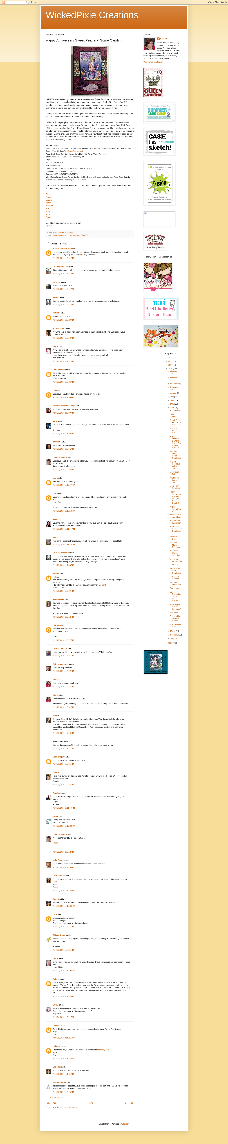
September (175, 387)
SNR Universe (52, 128)
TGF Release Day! (175, 625)
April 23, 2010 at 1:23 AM (63, 996)
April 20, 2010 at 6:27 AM (63, 305)
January (174, 638)
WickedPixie (165, 39)
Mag (48, 211)
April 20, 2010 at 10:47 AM (64, 485)
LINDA (55, 958)
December (174, 372)
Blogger (125, 1124)
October (173, 383)
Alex (48, 194)
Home (90, 1103)
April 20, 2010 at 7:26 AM (63, 382)
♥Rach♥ (56, 297)
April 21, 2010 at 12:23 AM (64, 826)
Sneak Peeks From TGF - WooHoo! (176, 422)
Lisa (54, 478)
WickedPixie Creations (92, 15)
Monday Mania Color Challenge (175, 454)
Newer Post (51, 1103)
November (174, 378)
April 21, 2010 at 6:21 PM (63, 950)
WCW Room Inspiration (175, 522)
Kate (55, 519)
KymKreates (58, 599)
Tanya (55, 816)
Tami (55, 679)
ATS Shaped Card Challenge (175, 570)
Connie (49, 200)
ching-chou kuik (74, 235)
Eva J (55, 493)
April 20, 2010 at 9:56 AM (63, 470)
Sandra (56, 573)
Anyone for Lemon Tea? (174, 480)
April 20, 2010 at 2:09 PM (63, 591)
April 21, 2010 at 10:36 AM (64, 906)
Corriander (174, 588)
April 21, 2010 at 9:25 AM (63, 867)
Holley (48, 203)
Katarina (49, 208)
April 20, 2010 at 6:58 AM (63, 338)
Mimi (55, 537)
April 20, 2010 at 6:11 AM (63, 289)
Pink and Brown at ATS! (175, 430)
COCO (55, 1005)
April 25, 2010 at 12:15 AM (64, 1038)
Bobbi (55, 390)
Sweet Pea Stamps (75, 151)
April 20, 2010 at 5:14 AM (63, 274)
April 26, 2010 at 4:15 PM (63, 1092)
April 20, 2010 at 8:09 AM (63, 413)
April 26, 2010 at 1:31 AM (63, 1074)
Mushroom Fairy (174, 473)
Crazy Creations (60, 648)
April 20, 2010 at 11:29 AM (64, 544)
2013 (170, 361)
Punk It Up (174, 565)
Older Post (129, 1103)
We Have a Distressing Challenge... (176, 529)
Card (104, 585)
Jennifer (49, 206)
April (172, 408)
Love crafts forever (61, 553)
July (172, 397)
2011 (170, 365)
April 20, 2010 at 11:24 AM (64, 529)
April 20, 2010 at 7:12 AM (63, 361)
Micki (48, 214)
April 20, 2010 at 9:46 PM (63, 785)
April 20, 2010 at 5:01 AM (63, 258)
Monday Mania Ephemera (175, 545)
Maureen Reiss (59, 1082)
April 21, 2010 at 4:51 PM (63, 927)
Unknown (57, 1025)
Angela (49, 197)
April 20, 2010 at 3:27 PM (63, 656)
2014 (170, 358)
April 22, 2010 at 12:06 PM (64, 971)
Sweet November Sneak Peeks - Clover (175, 596)
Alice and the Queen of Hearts (175, 618)
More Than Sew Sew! (175, 487)
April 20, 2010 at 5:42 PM (63, 687)
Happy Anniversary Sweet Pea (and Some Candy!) (175, 497)
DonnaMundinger (60, 457)
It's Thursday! (175, 411)
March (173, 631)
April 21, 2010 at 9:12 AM (63, 852)
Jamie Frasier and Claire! (175, 516)
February (174, 635)
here (81, 255)
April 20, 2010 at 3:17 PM (63, 640)
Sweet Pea (85, 235)
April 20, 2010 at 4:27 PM (63, 671)
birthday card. (104, 1050)
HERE (55, 843)
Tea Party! (174, 613)
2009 (170, 643)
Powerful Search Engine (63, 248)
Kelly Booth (58, 860)
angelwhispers (59, 328)
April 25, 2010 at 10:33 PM (64, 1058)
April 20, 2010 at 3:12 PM (63, 617)
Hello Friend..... (175, 415)
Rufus (55, 979)
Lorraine (56, 282)
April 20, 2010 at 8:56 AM (63, 434)
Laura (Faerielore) (61, 266)
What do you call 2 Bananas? (175, 606)
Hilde (55, 914)
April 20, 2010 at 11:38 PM (64, 808)
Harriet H (57, 625)
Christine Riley (59, 370)
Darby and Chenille (174, 577)
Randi (48, 217)
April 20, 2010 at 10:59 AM (64, 511)
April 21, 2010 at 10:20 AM (64, 891)
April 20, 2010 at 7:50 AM (63, 397)
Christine (57, 1067)
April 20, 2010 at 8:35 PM (63, 764)
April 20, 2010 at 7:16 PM (63, 733)
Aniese (56, 313)
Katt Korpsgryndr (60, 664)
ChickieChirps (59, 935)
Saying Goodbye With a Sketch (175, 465)
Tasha (55, 346)
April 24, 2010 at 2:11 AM (63, 1017)
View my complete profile (154, 62)
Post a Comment (57, 1097)
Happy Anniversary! (175, 509)
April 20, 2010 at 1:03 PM (63, 565)
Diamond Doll (59, 876)
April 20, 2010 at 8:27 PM (63, 749)
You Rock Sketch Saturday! (175, 553)
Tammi (56, 899)
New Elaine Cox (175, 538)
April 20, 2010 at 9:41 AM (63, 449)
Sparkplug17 (58, 757)
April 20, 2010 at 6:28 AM (63, 320)
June (172, 400)
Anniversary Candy (60, 235)
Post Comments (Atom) (67, 1107)
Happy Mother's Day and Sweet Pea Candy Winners (175, 442)
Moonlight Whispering (176, 560)
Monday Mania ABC (176, 583)
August (173, 393)
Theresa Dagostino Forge (64, 406)
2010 (170, 369)
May (172, 404)
